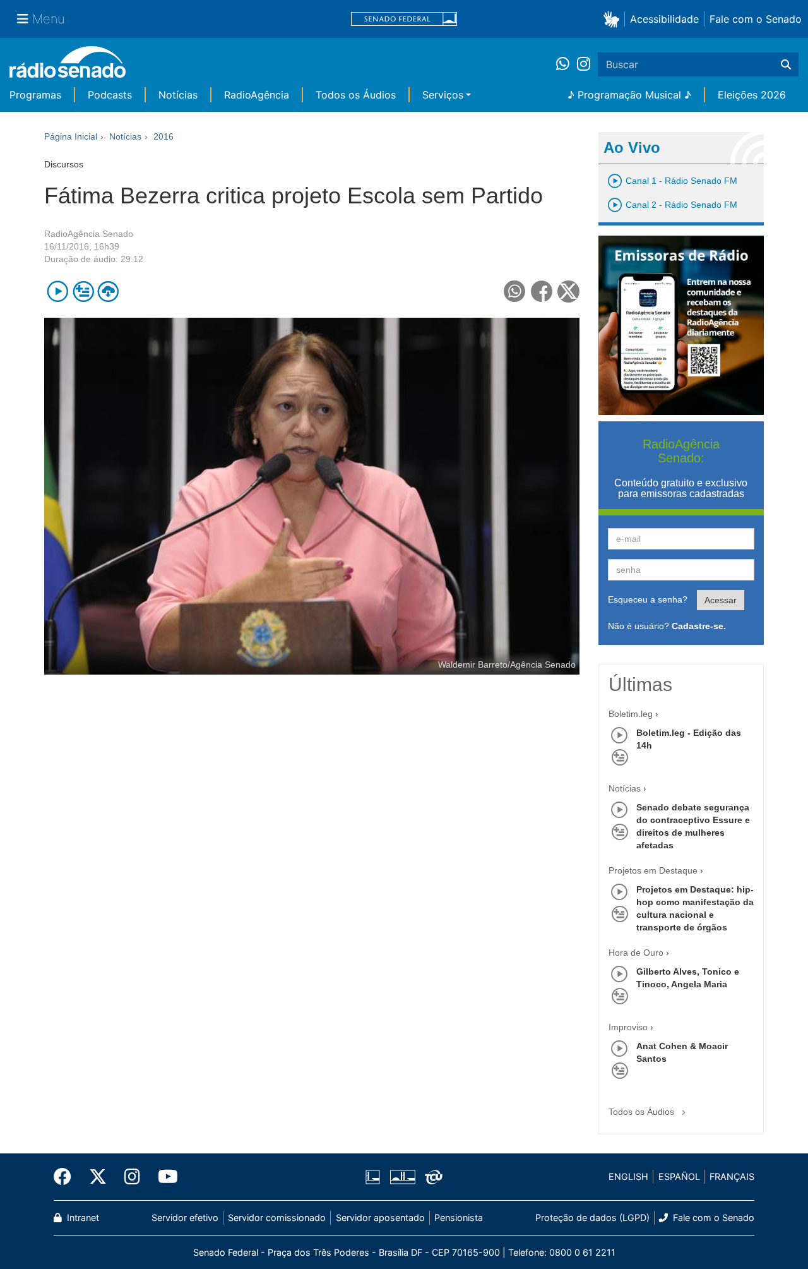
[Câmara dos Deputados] (374, 1176)
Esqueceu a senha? (647, 599)
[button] (613, 18)
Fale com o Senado (756, 19)
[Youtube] (163, 1177)
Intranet (81, 1217)
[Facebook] (67, 1177)
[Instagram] (583, 64)
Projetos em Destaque (653, 870)
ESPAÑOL (679, 1176)
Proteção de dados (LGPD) (592, 1217)
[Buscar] (786, 64)
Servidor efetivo (185, 1217)
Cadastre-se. (699, 626)
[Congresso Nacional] (402, 1176)
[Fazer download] (108, 291)
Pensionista (458, 1217)
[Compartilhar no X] (568, 291)
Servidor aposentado (380, 1217)
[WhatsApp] (566, 64)
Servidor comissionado (277, 1217)
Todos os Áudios (356, 94)
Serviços (442, 94)
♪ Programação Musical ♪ (629, 94)
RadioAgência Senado (88, 234)
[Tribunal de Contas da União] (431, 1176)
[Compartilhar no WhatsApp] (514, 291)
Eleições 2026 (752, 94)
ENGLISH (628, 1176)
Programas (35, 94)
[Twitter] (98, 1177)
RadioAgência (256, 94)
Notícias (178, 94)
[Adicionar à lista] (83, 291)
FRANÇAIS (732, 1176)
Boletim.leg (631, 714)
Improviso (628, 1027)
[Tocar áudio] (57, 291)
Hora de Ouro (636, 952)
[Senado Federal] (404, 19)
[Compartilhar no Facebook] (542, 291)
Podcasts (110, 94)
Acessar (720, 600)
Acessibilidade (664, 19)
